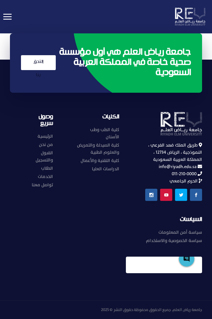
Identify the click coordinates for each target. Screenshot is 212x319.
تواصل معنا (42, 184)
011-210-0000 (185, 173)
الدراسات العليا (105, 168)
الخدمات (45, 176)
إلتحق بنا (38, 64)
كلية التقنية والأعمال (100, 160)
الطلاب (47, 168)
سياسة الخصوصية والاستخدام (174, 240)
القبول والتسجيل (44, 156)
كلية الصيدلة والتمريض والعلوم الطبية (98, 149)
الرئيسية (45, 136)
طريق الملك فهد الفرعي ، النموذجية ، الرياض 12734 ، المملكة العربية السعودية (175, 152)
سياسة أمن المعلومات (180, 232)
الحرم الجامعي (184, 181)
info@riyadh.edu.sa (178, 166)
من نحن (46, 144)
